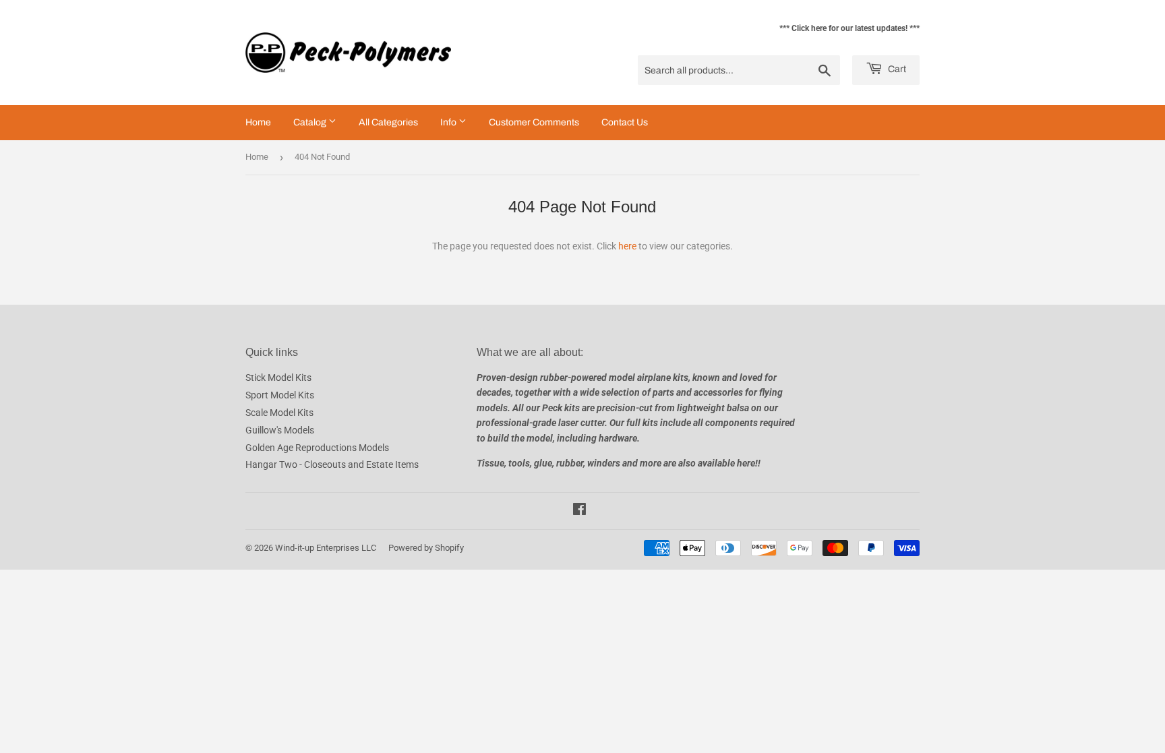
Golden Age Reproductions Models (317, 447)
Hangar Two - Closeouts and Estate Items (332, 464)
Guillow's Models (279, 430)
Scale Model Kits (279, 412)
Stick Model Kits (278, 377)
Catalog (310, 122)
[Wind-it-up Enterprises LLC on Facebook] (579, 511)
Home (258, 122)
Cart (896, 69)
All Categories (388, 122)
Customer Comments (534, 122)
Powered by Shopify (426, 548)
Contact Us (624, 122)
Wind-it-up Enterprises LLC (325, 548)
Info (449, 122)
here (627, 246)
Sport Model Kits (279, 395)
